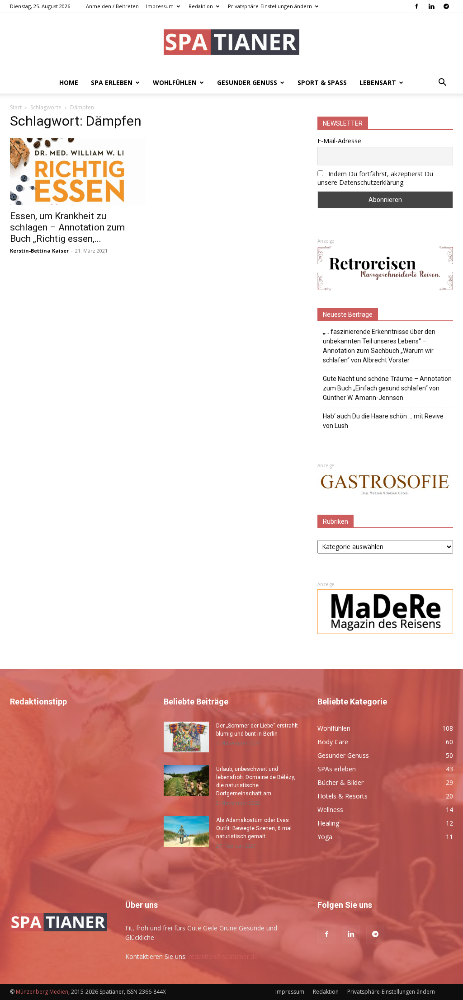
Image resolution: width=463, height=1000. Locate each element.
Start (16, 107)
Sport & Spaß (322, 82)
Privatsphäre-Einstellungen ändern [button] (270, 6)
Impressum (160, 6)
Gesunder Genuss (247, 82)
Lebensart (377, 82)
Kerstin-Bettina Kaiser (39, 250)
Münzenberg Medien (42, 991)
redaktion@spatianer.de (223, 956)
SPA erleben (111, 82)
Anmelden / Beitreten (112, 6)
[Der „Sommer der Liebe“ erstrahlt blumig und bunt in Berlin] (186, 737)
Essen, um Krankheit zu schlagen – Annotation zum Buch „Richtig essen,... (67, 227)
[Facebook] (416, 6)
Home (68, 82)
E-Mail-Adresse (339, 140)
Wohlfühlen (175, 82)
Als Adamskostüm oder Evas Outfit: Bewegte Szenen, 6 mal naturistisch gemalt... (254, 828)
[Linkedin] (431, 6)
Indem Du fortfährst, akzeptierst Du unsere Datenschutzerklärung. (375, 178)
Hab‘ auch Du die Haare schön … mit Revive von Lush (383, 421)
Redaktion (201, 6)
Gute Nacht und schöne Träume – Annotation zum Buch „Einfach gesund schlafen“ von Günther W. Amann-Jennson (387, 388)
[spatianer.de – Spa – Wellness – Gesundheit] (231, 43)
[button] (442, 83)
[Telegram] (446, 6)
